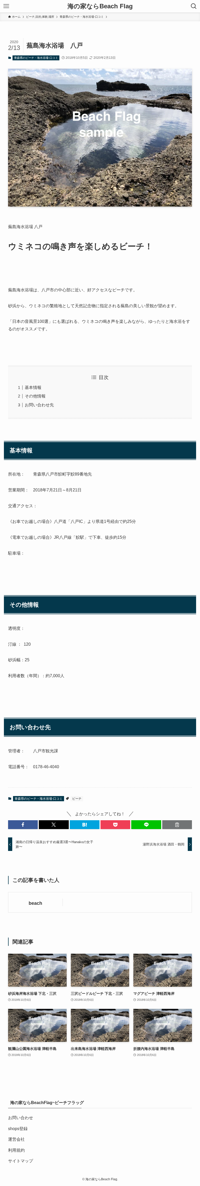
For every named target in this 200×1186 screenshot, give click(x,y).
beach (35, 903)
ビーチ (77, 798)
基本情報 (33, 387)
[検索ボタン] (194, 6)
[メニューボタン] (6, 6)
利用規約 (16, 1150)
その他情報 (35, 396)
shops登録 (18, 1128)
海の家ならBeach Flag (100, 6)
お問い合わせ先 (39, 405)
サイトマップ (20, 1161)
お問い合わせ (20, 1118)
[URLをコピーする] (177, 824)
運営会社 (16, 1139)
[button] (23, 824)
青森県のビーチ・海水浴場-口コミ (36, 57)
